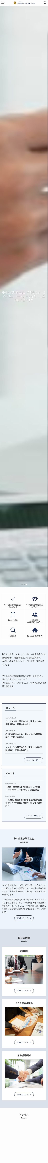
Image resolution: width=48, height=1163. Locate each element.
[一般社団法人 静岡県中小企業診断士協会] (24, 3)
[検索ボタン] (45, 3)
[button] (22, 584)
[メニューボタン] (3, 3)
